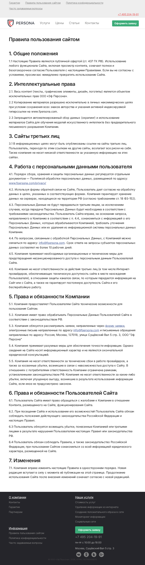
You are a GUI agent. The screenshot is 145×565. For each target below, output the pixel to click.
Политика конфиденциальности (84, 2)
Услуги (45, 23)
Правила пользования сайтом (43, 2)
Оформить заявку (125, 23)
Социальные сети (85, 521)
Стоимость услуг (85, 502)
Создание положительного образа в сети (99, 511)
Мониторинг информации (90, 516)
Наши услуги (84, 497)
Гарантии (14, 2)
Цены (59, 23)
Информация (18, 528)
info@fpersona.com (52, 243)
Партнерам (15, 511)
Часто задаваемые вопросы (25, 8)
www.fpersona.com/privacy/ (27, 183)
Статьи (74, 23)
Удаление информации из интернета (96, 506)
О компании (17, 497)
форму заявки (114, 326)
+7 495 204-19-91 (128, 14)
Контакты (92, 23)
